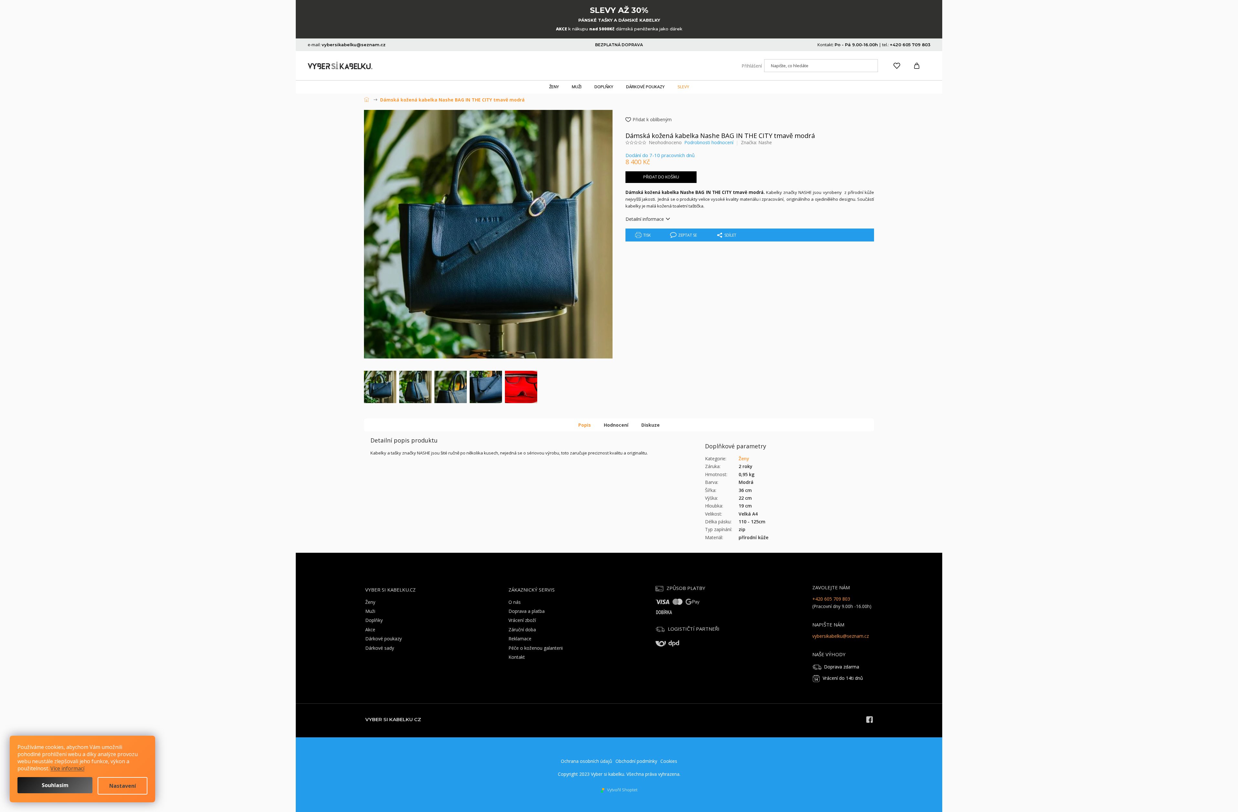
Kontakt (516, 657)
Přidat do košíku (661, 177)
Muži (370, 611)
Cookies (668, 761)
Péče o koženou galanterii (535, 648)
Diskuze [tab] (650, 425)
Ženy (744, 458)
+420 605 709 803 (831, 599)
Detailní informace (644, 219)
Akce (370, 629)
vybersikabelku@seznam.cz (840, 636)
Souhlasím (55, 785)
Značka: (756, 142)
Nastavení (122, 785)
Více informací (67, 768)
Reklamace (519, 639)
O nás (514, 602)
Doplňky (374, 620)
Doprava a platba (526, 611)
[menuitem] (554, 86)
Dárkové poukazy (383, 639)
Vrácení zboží (522, 620)
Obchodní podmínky (636, 761)
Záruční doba (522, 629)
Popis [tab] (584, 425)
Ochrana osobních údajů (586, 761)
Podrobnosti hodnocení (708, 142)
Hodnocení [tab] (616, 425)
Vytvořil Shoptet (622, 790)
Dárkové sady (379, 648)
